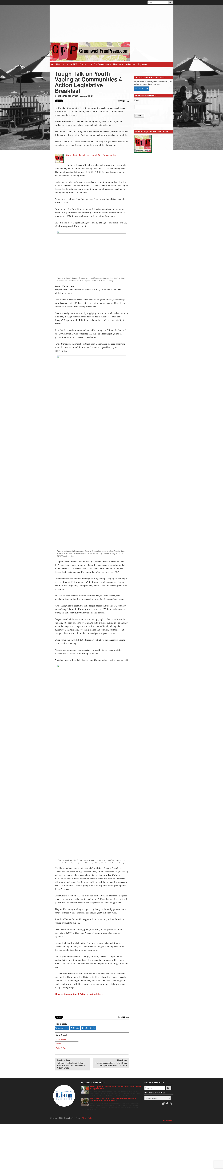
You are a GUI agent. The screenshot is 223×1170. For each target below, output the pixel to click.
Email (136, 100)
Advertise (130, 64)
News (59, 64)
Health (76, 1028)
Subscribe (139, 115)
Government (63, 1028)
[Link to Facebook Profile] (167, 1103)
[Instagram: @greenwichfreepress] (143, 143)
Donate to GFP (141, 88)
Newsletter (118, 64)
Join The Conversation (100, 64)
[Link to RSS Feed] (171, 1103)
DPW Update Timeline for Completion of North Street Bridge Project (115, 1087)
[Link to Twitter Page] (163, 1103)
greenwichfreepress (68, 96)
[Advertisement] (111, 23)
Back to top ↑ (168, 1120)
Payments (143, 64)
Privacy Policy (87, 1118)
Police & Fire (89, 1028)
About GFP (71, 64)
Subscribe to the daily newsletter (92, 154)
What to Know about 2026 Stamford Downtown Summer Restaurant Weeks (113, 1099)
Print (127, 101)
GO (170, 2)
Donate (82, 64)
